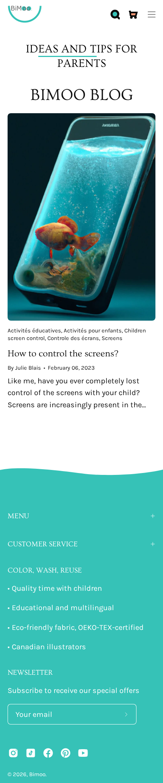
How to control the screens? (63, 353)
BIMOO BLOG (81, 95)
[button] (114, 14)
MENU (18, 516)
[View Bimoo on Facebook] (48, 753)
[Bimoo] (25, 14)
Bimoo (37, 774)
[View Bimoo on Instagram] (13, 753)
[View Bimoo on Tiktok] (30, 753)
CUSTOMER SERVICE (43, 544)
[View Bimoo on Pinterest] (65, 753)
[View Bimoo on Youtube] (83, 753)
